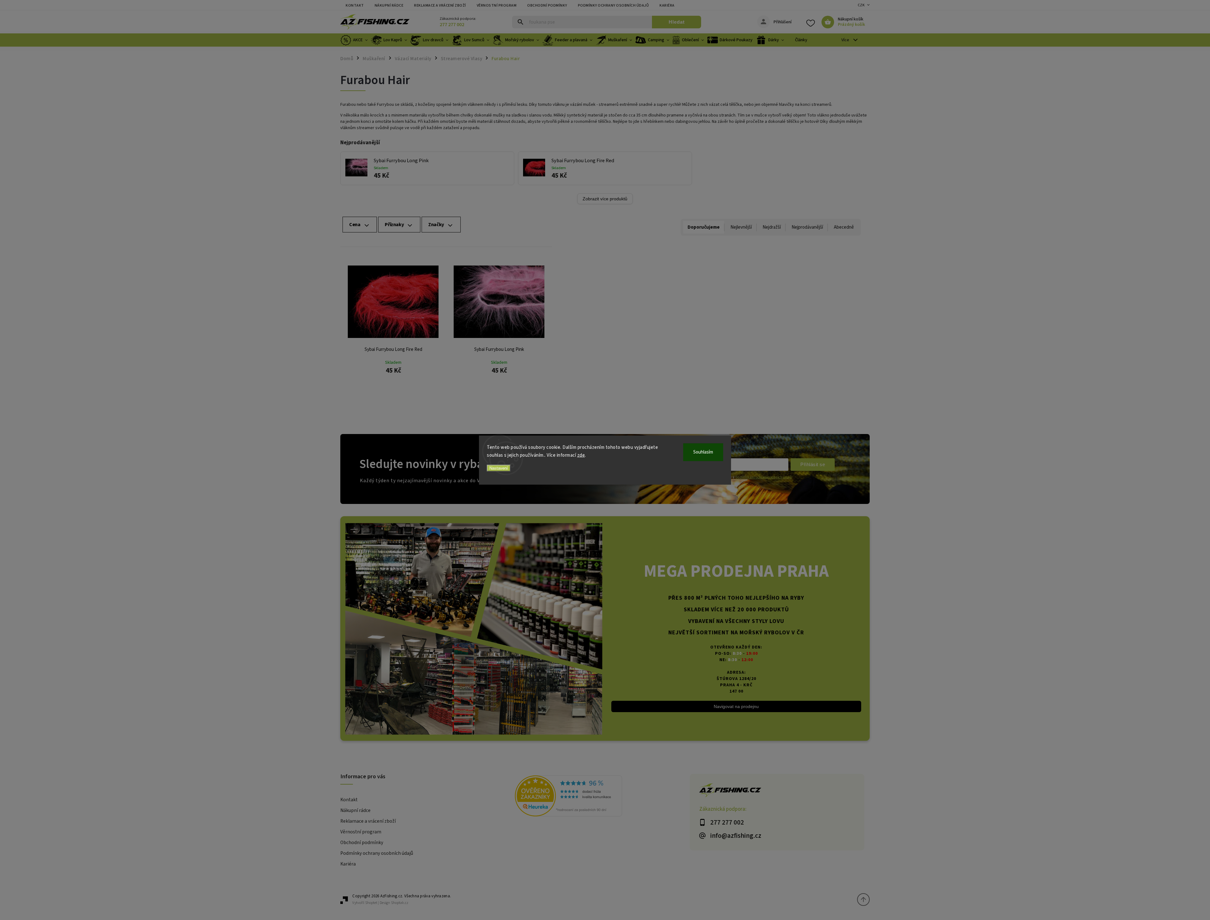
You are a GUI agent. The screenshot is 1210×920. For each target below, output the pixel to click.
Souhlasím (703, 452)
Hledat (677, 22)
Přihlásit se (812, 464)
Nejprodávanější (807, 227)
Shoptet (371, 903)
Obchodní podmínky (547, 5)
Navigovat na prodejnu (736, 706)
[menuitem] (354, 40)
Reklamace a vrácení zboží (440, 5)
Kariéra (667, 5)
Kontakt (355, 5)
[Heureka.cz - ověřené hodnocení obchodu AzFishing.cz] (602, 796)
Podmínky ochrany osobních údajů (613, 5)
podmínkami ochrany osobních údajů (763, 477)
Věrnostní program (497, 5)
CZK (861, 5)
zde (581, 455)
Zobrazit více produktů (605, 198)
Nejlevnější (741, 227)
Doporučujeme (704, 227)
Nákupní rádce (389, 5)
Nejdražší (772, 227)
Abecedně (844, 227)
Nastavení (498, 468)
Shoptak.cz (399, 903)
